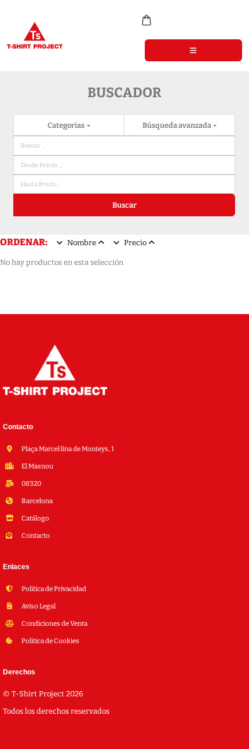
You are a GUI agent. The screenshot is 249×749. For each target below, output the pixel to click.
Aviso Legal (38, 606)
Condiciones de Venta (53, 623)
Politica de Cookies (49, 641)
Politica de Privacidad (53, 589)
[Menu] (193, 50)
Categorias (66, 125)
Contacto (35, 536)
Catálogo (34, 518)
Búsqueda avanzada (177, 125)
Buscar (124, 205)
